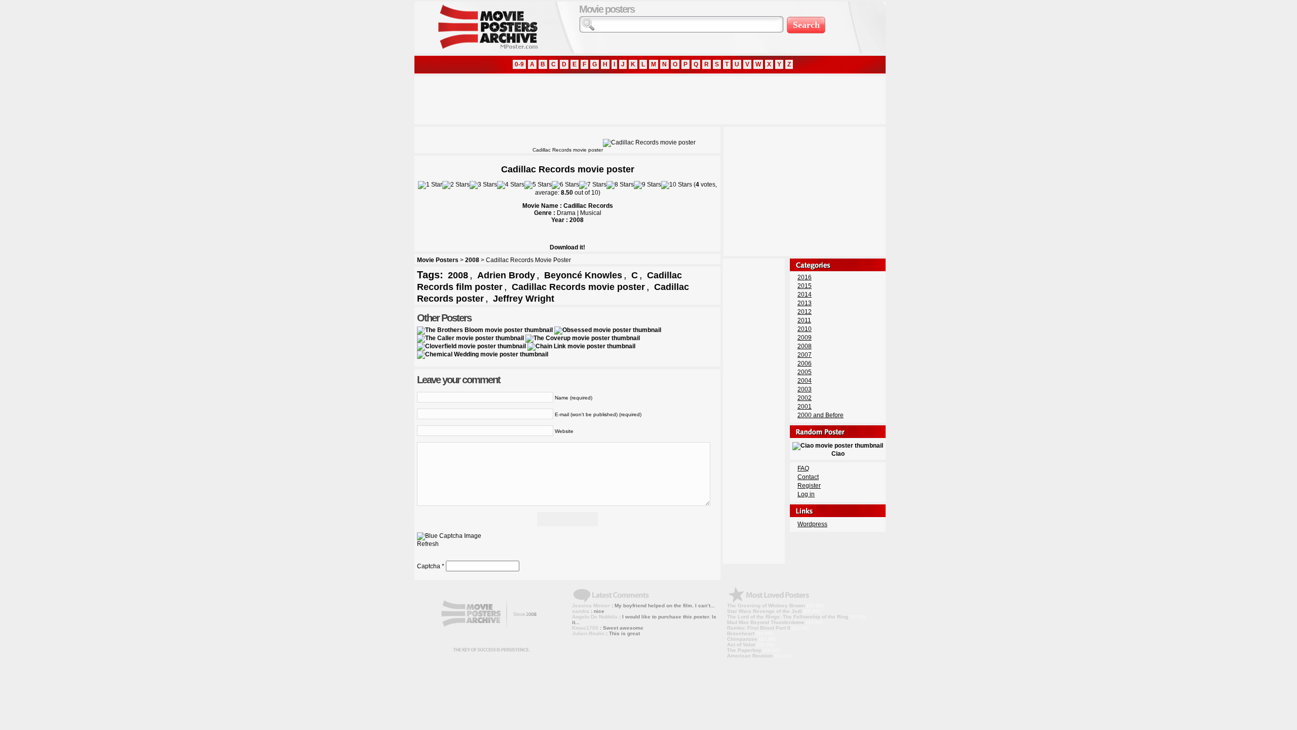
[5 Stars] (538, 185)
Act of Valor (741, 644)
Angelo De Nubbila (595, 616)
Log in (806, 494)
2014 (804, 294)
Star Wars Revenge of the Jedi (764, 611)
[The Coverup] (582, 338)
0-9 (519, 64)
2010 (804, 329)
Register (809, 485)
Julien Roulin (588, 633)
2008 (472, 260)
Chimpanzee (742, 639)
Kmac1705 (585, 628)
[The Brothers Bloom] (485, 330)
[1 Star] (430, 185)
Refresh (428, 544)
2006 (804, 363)
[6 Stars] (565, 185)
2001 (804, 406)
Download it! (567, 247)
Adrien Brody (506, 275)
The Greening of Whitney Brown (766, 605)
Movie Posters (438, 260)
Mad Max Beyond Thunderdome (766, 622)
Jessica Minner (591, 605)
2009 (804, 337)
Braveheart (740, 633)
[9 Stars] (647, 185)
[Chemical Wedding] (482, 354)
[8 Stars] (620, 185)
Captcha (428, 566)
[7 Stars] (592, 185)
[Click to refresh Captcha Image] (449, 536)
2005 (804, 372)
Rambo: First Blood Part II (758, 628)
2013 (804, 303)
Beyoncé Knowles (583, 275)
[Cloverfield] (471, 346)
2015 (804, 285)
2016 (804, 277)
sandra (580, 611)
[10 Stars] (676, 185)
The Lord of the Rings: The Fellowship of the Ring (787, 616)
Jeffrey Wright (523, 299)
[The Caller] (470, 338)
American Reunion (750, 656)
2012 (804, 311)
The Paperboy (744, 650)
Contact (808, 477)
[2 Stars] (456, 185)
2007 (804, 354)
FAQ (803, 468)
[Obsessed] (607, 330)
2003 (804, 389)
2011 (804, 320)
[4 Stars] (510, 185)
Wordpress (812, 524)
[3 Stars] (483, 185)
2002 (804, 398)
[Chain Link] (581, 346)
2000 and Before (820, 415)
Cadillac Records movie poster (578, 287)
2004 (804, 380)
